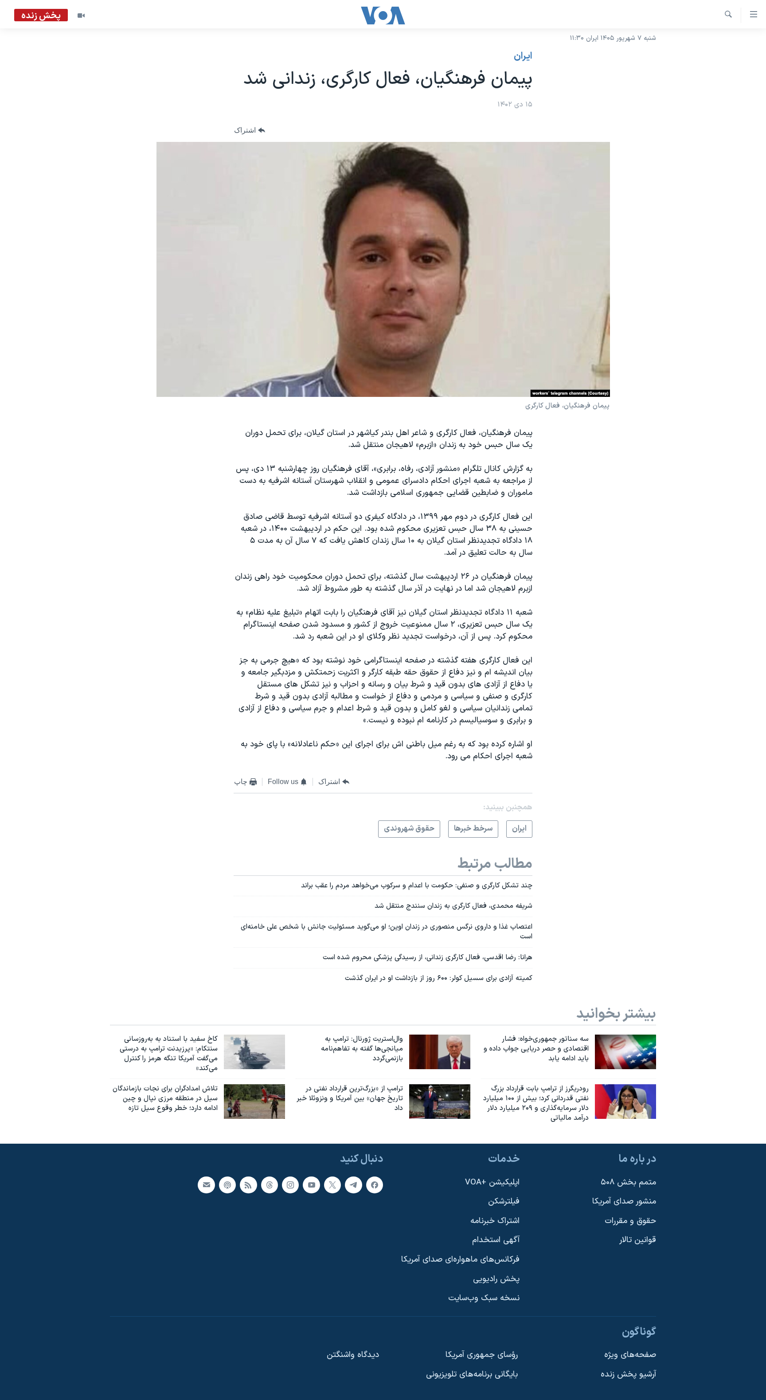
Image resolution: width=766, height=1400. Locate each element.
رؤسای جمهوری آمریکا (482, 1355)
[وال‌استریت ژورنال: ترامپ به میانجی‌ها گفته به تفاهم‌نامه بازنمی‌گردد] (439, 1052)
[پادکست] (227, 1184)
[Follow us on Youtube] (311, 1184)
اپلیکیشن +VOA (492, 1182)
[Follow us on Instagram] (290, 1184)
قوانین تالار (637, 1240)
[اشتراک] (206, 1184)
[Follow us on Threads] (269, 1184)
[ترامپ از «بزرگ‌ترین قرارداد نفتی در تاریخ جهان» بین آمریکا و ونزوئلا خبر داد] (439, 1101)
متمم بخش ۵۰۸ (628, 1182)
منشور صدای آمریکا (624, 1202)
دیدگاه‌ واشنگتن (353, 1355)
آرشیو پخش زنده (628, 1374)
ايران (523, 56)
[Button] (249, 131)
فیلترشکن (504, 1202)
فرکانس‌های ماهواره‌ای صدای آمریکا (460, 1260)
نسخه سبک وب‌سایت (484, 1298)
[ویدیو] (81, 15)
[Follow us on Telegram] (353, 1184)
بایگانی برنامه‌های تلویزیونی (472, 1374)
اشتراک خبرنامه (495, 1221)
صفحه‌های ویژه (630, 1355)
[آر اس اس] (248, 1184)
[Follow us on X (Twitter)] (332, 1184)
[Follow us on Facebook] (374, 1184)
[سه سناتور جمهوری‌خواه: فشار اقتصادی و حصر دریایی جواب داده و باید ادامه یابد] (625, 1052)
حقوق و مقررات (630, 1221)
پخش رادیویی (496, 1279)
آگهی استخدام (496, 1240)
